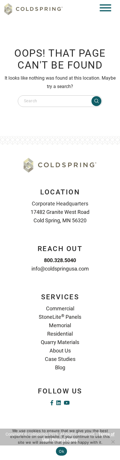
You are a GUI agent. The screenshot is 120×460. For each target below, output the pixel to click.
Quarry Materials (60, 342)
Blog (60, 367)
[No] (113, 442)
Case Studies (60, 359)
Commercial (60, 308)
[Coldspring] (33, 9)
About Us (60, 351)
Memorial (60, 325)
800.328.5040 (60, 260)
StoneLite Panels (60, 317)
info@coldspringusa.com (60, 269)
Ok (61, 451)
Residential (60, 334)
